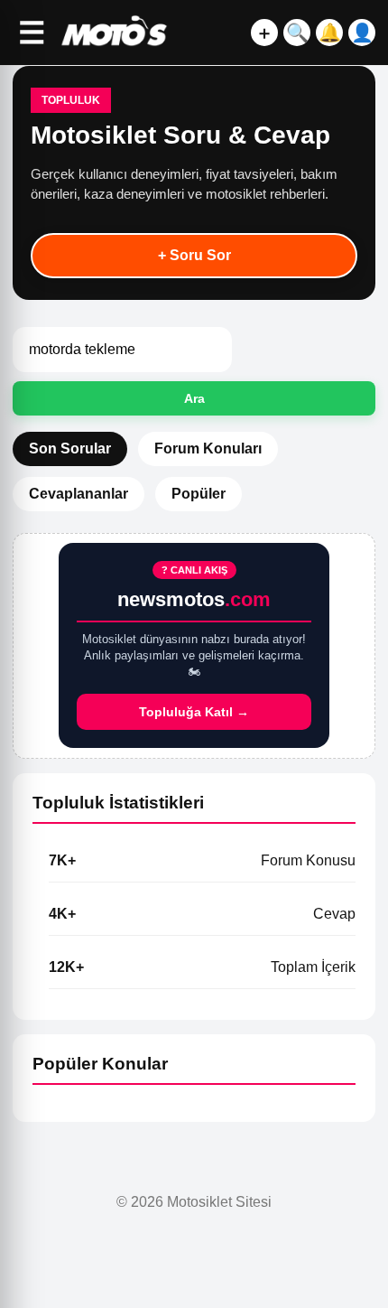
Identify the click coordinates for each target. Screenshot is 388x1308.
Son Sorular (70, 448)
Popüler (198, 493)
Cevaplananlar (78, 493)
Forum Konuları (208, 448)
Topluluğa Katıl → (194, 712)
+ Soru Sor (194, 255)
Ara (194, 398)
